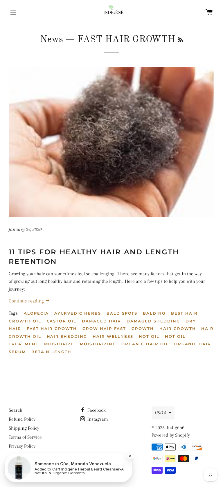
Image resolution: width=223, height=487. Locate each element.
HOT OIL (149, 336)
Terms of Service (25, 437)
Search (15, 410)
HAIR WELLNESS (113, 336)
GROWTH (143, 328)
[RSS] (180, 40)
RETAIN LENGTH (51, 351)
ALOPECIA (36, 313)
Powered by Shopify (171, 435)
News (51, 39)
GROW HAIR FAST (104, 328)
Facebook (96, 410)
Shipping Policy (24, 428)
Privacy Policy (22, 446)
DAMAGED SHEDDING (153, 321)
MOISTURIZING (98, 344)
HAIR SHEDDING (67, 336)
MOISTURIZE (59, 344)
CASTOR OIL (62, 321)
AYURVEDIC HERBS (77, 313)
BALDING (154, 313)
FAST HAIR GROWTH (52, 328)
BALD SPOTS (122, 313)
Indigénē (175, 427)
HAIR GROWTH (177, 328)
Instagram (97, 419)
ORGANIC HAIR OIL (144, 344)
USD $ (160, 412)
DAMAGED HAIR (101, 321)
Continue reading (27, 301)
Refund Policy (22, 419)
